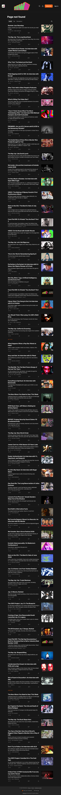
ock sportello (14, 283)
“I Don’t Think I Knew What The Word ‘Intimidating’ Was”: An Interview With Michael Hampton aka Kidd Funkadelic (23, 113)
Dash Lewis (16, 308)
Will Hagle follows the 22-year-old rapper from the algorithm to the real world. (23, 233)
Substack (24, 793)
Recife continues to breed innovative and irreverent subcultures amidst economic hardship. (21, 737)
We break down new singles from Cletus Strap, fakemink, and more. (23, 245)
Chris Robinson (17, 30)
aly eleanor (15, 713)
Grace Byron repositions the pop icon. (17, 547)
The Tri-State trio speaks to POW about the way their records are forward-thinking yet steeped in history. (23, 461)
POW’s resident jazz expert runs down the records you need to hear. (23, 28)
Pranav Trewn (15, 172)
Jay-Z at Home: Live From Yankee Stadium (22, 569)
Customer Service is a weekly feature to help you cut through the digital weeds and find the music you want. (23, 397)
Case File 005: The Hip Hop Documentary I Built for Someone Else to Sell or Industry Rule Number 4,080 (23, 641)
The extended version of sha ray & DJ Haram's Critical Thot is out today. (23, 131)
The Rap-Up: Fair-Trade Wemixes (19, 580)
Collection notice (38, 788)
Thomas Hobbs (17, 81)
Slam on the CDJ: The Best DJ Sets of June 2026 (22, 556)
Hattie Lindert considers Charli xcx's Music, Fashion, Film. (22, 347)
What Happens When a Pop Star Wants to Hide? (22, 344)
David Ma (16, 525)
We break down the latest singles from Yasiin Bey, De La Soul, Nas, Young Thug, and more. (23, 39)
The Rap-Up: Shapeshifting (17, 652)
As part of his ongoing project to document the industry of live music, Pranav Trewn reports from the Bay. (23, 534)
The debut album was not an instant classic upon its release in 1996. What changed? (23, 619)
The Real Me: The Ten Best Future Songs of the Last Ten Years (22, 368)
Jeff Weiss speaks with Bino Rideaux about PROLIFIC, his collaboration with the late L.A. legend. (22, 197)
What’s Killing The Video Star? (18, 99)
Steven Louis (15, 158)
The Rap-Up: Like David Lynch (18, 153)
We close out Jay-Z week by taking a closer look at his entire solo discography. (23, 594)
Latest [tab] (10, 21)
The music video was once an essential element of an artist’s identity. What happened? (23, 102)
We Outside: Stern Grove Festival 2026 (21, 531)
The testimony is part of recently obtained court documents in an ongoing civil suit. (23, 424)
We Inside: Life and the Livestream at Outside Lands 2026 (23, 166)
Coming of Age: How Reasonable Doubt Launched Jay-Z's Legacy (21, 616)
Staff (13, 597)
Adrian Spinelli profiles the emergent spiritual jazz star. (22, 501)
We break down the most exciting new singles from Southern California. (23, 331)
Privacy (29, 788)
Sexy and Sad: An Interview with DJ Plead (22, 355)
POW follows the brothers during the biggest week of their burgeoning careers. (23, 53)
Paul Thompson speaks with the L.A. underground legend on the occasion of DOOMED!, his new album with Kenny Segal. (23, 183)
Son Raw (13, 622)
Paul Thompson (15, 133)
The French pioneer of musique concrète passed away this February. (23, 710)
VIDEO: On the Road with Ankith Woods (21, 231)
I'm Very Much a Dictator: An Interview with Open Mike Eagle (22, 180)
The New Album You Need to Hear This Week (23, 394)
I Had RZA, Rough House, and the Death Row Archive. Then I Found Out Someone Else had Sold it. (23, 645)
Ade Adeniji (14, 271)
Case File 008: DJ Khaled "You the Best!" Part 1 (23, 291)
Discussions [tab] (19, 21)
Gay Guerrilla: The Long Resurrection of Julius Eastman (23, 484)
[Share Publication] (42, 6)
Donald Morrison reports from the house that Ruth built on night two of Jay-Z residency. (23, 571)
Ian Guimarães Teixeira (17, 740)
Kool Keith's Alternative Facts (18, 509)
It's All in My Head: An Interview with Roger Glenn (22, 471)
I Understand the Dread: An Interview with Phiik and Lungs (22, 665)
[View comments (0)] (19, 33)
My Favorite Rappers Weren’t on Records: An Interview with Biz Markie (23, 520)
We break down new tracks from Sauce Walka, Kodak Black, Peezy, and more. (23, 722)
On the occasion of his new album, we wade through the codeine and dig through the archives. (22, 371)
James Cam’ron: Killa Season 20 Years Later (23, 444)
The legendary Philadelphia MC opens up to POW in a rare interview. (23, 385)
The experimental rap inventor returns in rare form (21, 511)
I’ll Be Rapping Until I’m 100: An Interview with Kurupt (23, 75)
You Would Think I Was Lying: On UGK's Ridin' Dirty (23, 316)
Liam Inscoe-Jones (16, 490)
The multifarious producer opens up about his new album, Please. (23, 358)
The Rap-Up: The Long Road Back (19, 37)
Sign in (56, 6)
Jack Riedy (14, 120)
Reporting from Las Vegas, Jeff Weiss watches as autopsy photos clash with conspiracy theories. (22, 65)
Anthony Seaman (16, 42)
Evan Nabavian (15, 512)
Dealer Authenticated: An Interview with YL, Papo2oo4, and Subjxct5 (23, 457)
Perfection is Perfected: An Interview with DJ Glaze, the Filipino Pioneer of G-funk (23, 265)
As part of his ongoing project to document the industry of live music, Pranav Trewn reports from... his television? (23, 169)
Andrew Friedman (18, 765)
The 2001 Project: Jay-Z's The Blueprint (21, 603)
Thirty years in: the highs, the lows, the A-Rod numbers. (22, 631)
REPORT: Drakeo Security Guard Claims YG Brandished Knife (22, 420)
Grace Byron (15, 548)
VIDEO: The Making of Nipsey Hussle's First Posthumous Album (22, 193)
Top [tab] (14, 21)
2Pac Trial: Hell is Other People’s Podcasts (22, 87)
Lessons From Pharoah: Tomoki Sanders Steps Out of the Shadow (22, 498)
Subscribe (48, 6)
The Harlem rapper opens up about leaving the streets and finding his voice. (23, 306)
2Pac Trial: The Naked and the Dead (20, 62)
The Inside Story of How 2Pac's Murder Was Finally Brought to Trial (23, 141)
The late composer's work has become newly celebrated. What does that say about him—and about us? (22, 488)
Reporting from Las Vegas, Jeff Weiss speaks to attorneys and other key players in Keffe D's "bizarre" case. (23, 144)
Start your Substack (27, 790)
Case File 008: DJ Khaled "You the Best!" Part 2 (23, 220)
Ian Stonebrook (17, 450)
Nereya (12, 684)
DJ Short (13, 257)
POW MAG (14, 199)
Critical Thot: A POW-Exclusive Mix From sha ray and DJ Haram (23, 773)
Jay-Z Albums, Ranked (15, 592)
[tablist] (15, 21)
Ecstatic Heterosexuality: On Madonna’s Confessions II (21, 544)
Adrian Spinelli (15, 502)
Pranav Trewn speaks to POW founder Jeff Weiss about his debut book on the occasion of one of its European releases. (23, 410)
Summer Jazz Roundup (16, 25)
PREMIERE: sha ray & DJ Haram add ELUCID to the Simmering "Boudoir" (23, 127)
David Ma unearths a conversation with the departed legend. (23, 523)
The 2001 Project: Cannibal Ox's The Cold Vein (22, 759)
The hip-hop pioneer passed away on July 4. (19, 256)
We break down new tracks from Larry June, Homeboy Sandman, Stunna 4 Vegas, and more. (22, 583)
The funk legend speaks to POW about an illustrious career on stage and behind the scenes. (23, 117)
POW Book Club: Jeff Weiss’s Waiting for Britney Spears (22, 407)
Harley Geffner (15, 334)
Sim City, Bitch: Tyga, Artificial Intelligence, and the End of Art (22, 279)
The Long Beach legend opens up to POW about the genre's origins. (23, 269)
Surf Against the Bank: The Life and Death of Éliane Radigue (23, 707)
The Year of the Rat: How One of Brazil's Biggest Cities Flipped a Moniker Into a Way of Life (23, 733)
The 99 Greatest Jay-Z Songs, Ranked (21, 629)
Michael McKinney (16, 213)
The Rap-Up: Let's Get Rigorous (18, 242)
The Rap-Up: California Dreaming (19, 329)
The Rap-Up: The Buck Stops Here (19, 719)
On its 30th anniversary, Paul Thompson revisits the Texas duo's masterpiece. (22, 319)
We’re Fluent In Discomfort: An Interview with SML (23, 678)
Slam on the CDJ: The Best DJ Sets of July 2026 (22, 207)
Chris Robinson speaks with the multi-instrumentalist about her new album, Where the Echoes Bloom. (23, 749)
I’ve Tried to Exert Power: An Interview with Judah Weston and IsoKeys (22, 49)
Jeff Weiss (16, 67)
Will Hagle (14, 236)
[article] (30, 29)
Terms (32, 788)
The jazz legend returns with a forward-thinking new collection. (21, 474)
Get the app (36, 790)
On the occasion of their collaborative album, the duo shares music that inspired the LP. (23, 776)
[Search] (39, 6)
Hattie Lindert (15, 349)
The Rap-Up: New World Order (18, 433)
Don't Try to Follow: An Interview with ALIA (22, 746)
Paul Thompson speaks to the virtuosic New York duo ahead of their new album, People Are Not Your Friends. (23, 668)
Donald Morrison (15, 247)
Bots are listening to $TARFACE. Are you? (18, 282)
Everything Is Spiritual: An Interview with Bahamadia (22, 382)
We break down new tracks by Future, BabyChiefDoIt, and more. (22, 655)
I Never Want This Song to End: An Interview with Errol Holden (23, 302)
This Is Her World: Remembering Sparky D (22, 254)
